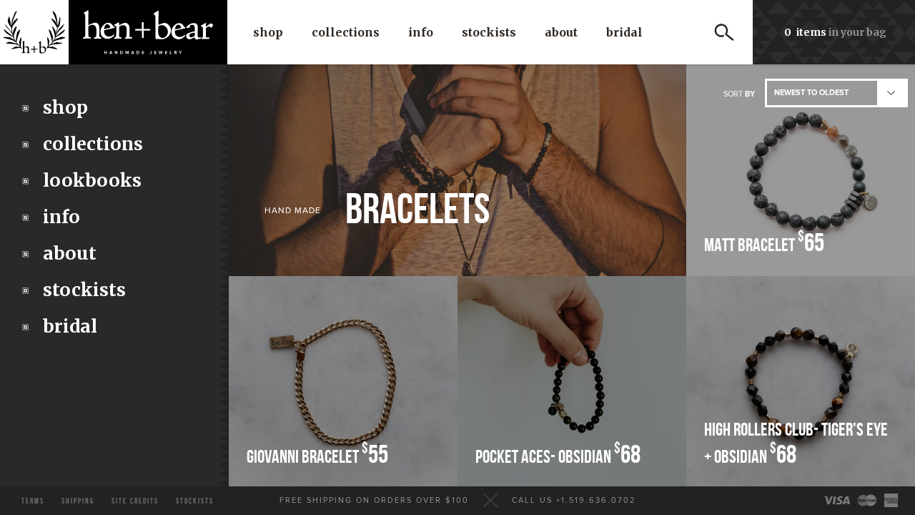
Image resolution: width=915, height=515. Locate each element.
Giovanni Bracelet (317, 455)
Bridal (624, 32)
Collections (346, 32)
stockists (195, 501)
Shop (268, 32)
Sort (739, 94)
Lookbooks (92, 180)
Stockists (489, 32)
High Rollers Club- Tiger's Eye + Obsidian (796, 445)
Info (420, 32)
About (561, 32)
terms (32, 501)
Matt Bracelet (764, 244)
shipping (77, 501)
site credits (135, 501)
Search (724, 32)
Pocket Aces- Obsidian (557, 455)
